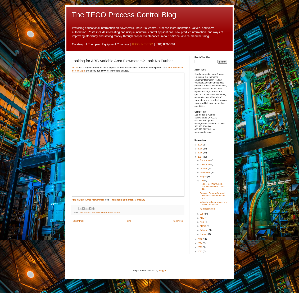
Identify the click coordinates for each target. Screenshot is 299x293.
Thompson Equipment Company (127, 199)
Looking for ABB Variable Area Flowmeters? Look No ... (212, 186)
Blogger (162, 270)
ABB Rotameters (207, 209)
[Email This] (80, 208)
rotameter (96, 212)
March (203, 226)
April (202, 222)
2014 (200, 243)
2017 (200, 157)
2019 (200, 149)
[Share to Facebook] (90, 208)
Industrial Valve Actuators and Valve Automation (213, 203)
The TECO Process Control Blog (124, 15)
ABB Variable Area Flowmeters (88, 199)
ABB (81, 212)
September (205, 172)
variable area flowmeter (110, 212)
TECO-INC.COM (142, 44)
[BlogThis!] (83, 208)
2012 (200, 251)
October (204, 168)
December (205, 160)
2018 (200, 153)
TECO (75, 67)
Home (128, 221)
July (202, 180)
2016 (200, 239)
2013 (200, 247)
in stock (87, 212)
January (204, 234)
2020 (200, 145)
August (203, 176)
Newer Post (78, 221)
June (202, 214)
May (202, 218)
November (205, 164)
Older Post (178, 221)
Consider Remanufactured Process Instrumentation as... (212, 195)
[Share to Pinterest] (93, 208)
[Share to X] (86, 208)
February (204, 230)
